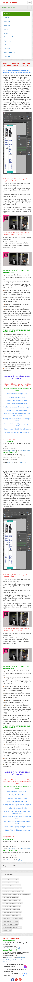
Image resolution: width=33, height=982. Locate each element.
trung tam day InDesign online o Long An (13, 891)
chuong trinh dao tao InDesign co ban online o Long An (16, 894)
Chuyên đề (11, 960)
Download (17, 960)
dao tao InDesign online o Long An (11, 885)
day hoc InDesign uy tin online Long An (12, 918)
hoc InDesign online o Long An (10, 897)
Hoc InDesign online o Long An (10, 879)
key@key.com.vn (25, 450)
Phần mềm (6, 962)
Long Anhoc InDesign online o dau (11, 915)
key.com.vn (11, 450)
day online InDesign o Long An (10, 921)
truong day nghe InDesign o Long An (12, 927)
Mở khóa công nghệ (8, 7)
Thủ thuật (23, 960)
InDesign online (7, 930)
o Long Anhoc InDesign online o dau (12, 912)
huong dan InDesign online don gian (12, 888)
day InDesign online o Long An (10, 882)
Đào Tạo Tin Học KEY (10, 2)
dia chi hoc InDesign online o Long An (12, 903)
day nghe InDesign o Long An (10, 924)
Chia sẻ (5, 960)
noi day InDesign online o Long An (11, 906)
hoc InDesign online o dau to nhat (11, 909)
